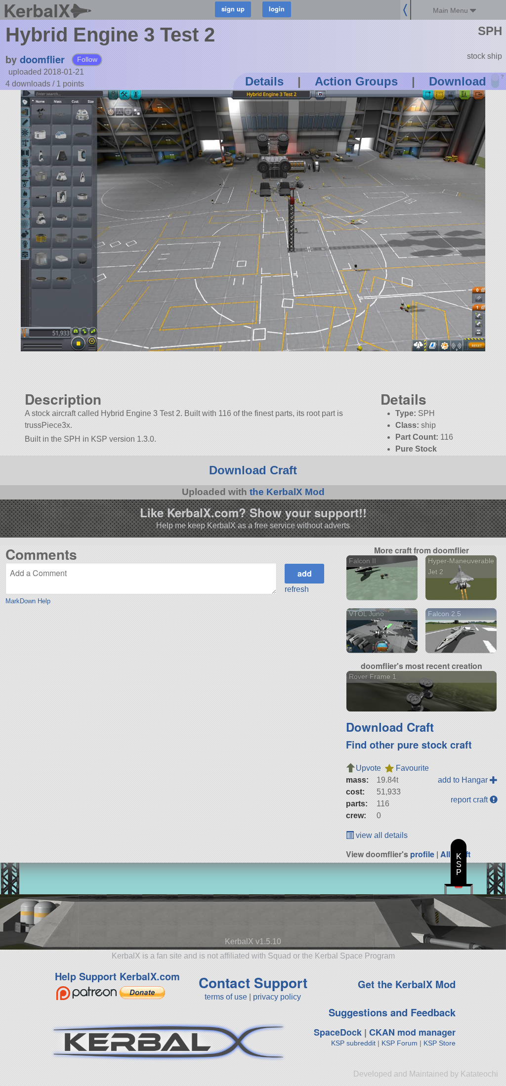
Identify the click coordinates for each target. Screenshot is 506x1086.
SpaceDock (338, 1032)
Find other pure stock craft (409, 744)
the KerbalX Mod (287, 492)
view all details (381, 835)
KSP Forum (399, 1043)
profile (422, 854)
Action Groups (356, 81)
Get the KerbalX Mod (407, 984)
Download (457, 81)
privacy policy (277, 997)
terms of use (226, 997)
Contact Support (253, 982)
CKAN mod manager (412, 1032)
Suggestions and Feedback (392, 1012)
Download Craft (253, 470)
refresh (297, 589)
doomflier (42, 59)
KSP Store (439, 1043)
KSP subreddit (353, 1043)
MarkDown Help (27, 601)
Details (264, 81)
